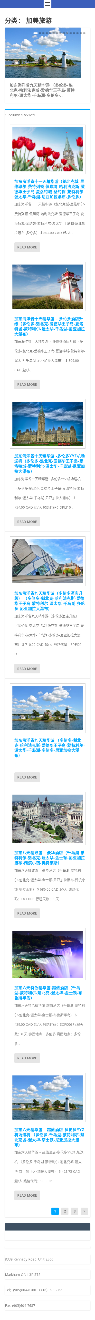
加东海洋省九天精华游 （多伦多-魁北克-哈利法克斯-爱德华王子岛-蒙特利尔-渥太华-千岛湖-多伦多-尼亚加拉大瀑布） (49, 748)
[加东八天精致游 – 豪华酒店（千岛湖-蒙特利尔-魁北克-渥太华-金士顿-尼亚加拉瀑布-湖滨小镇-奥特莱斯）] (47, 819)
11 (70, 33)
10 (67, 33)
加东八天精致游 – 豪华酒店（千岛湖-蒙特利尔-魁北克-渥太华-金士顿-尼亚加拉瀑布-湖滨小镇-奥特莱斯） (49, 858)
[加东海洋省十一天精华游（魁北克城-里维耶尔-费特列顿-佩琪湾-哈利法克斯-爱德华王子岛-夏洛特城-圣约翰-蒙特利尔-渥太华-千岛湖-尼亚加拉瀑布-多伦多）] (47, 149)
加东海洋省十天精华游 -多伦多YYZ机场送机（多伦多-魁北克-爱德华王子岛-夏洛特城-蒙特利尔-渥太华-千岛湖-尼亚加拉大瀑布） (49, 463)
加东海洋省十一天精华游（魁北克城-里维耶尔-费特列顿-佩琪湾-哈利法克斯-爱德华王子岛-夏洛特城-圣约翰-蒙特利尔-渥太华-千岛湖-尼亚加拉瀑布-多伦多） (49, 189)
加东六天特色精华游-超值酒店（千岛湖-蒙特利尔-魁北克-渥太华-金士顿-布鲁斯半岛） (48, 993)
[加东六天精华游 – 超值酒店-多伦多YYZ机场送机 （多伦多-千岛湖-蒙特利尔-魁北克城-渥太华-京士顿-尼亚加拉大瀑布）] (47, 1097)
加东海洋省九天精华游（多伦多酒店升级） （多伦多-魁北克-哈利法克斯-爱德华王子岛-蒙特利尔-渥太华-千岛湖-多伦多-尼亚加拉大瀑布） (49, 601)
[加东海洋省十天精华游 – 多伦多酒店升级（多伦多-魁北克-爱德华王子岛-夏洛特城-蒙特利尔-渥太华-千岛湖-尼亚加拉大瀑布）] (47, 287)
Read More (27, 247)
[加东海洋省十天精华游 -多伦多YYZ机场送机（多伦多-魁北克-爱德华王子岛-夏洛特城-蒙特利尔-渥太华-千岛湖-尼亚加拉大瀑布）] (47, 424)
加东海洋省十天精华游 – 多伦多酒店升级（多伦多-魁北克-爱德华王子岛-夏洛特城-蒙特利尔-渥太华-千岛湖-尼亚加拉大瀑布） (49, 326)
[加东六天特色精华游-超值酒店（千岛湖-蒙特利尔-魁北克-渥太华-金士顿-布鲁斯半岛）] (47, 954)
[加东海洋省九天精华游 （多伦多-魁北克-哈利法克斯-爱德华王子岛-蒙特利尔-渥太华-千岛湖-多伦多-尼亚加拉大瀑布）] (47, 708)
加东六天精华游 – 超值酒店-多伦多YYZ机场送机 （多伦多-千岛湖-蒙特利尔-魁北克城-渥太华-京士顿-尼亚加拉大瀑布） (49, 1137)
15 (84, 33)
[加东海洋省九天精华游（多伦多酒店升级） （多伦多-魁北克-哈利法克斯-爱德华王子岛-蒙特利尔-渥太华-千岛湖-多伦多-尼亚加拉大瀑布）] (47, 561)
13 (77, 33)
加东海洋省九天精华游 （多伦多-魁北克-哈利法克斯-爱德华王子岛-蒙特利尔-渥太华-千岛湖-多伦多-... (42, 90)
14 (81, 33)
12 (74, 33)
